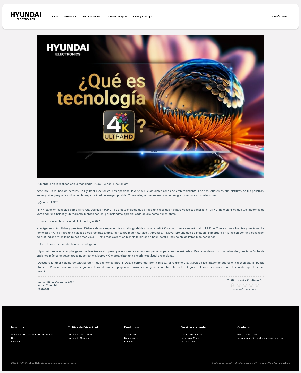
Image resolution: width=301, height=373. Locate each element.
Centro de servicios (191, 334)
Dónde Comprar (117, 16)
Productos (70, 16)
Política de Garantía (79, 338)
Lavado (128, 341)
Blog (13, 338)
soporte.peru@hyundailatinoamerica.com (260, 338)
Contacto (16, 341)
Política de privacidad (80, 334)
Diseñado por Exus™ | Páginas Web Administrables (262, 363)
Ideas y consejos (143, 16)
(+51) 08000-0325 (247, 334)
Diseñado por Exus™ (222, 363)
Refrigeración (131, 338)
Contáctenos (279, 16)
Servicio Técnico (92, 16)
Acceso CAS (188, 341)
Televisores (130, 334)
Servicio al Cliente (191, 338)
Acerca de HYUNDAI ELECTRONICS (32, 334)
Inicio (55, 16)
